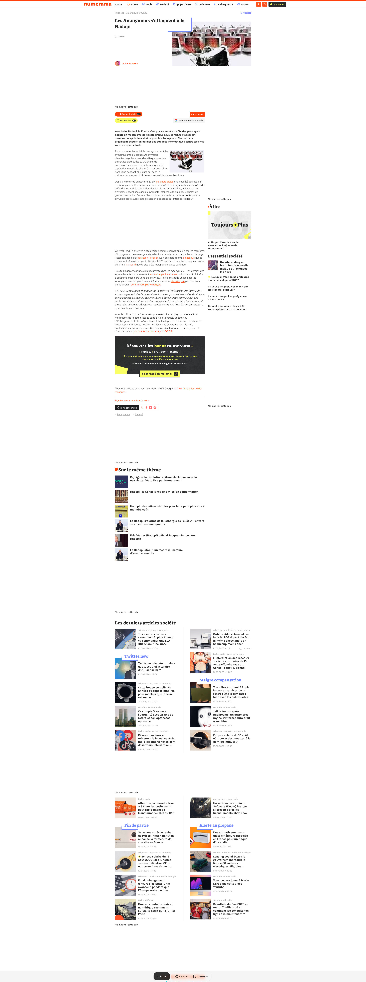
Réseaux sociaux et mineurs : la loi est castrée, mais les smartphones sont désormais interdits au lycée (156, 740)
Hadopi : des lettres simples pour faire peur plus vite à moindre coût (167, 508)
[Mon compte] (258, 4)
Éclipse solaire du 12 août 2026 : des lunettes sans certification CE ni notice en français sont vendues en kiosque (154, 861)
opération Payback (147, 257)
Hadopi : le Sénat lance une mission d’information (164, 491)
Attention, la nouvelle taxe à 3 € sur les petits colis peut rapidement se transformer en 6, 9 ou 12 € (156, 808)
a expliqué (189, 257)
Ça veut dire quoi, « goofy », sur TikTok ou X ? (227, 298)
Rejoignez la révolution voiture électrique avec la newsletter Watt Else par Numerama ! (163, 479)
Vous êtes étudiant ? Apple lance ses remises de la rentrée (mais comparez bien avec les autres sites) (231, 692)
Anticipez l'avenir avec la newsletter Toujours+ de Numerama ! (223, 245)
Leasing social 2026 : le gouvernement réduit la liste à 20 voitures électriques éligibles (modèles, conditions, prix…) (229, 861)
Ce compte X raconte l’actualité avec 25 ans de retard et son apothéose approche (155, 716)
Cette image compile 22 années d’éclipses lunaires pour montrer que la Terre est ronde (156, 692)
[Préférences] (264, 4)
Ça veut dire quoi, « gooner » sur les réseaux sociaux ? (228, 288)
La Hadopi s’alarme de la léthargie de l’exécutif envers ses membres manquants (167, 522)
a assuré (131, 264)
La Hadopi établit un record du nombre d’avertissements (156, 551)
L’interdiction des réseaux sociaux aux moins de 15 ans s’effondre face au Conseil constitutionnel (231, 662)
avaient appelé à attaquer (164, 274)
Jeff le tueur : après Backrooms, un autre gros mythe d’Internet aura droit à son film (231, 716)
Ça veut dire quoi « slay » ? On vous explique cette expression (227, 307)
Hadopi (139, 414)
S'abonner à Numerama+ (157, 373)
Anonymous (123, 414)
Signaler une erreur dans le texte (132, 400)
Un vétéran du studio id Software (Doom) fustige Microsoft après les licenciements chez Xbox (230, 808)
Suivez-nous (197, 114)
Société (247, 12)
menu (118, 4)
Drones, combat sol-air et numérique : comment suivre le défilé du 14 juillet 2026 (156, 909)
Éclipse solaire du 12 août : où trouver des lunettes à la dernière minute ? (232, 738)
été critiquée (178, 281)
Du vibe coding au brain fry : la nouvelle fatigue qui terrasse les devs (234, 267)
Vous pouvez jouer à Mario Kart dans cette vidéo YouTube (231, 884)
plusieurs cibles (164, 181)
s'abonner (279, 4)
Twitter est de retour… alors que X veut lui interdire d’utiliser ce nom (156, 667)
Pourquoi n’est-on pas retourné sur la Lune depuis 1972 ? (228, 278)
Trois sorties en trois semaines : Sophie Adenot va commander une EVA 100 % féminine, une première (155, 639)
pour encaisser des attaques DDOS (152, 331)
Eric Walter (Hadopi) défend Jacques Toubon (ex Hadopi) (162, 537)
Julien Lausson (130, 63)
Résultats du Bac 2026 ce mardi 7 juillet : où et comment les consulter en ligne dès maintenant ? (231, 909)
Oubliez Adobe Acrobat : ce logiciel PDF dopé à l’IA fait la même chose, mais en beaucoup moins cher (231, 639)
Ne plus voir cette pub (126, 106)
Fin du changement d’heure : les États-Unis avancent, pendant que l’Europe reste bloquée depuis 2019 (154, 885)
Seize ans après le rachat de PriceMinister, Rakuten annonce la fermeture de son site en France (156, 837)
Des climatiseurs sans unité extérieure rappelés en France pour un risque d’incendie (230, 837)
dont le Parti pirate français (146, 284)
